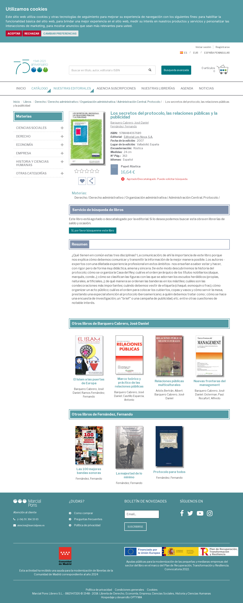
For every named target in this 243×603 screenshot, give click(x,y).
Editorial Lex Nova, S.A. (138, 136)
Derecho (40, 101)
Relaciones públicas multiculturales (169, 383)
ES (185, 52)
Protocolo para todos (169, 472)
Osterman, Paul (213, 394)
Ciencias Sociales (31, 128)
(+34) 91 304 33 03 (27, 519)
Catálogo (40, 88)
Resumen (80, 244)
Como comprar (83, 513)
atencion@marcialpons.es (30, 525)
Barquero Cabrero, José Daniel (129, 122)
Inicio (22, 88)
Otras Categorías (31, 173)
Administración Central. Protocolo (138, 101)
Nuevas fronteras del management (210, 383)
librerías (158, 88)
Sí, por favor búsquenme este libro (92, 230)
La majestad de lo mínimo (129, 475)
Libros (27, 101)
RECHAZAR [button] (31, 33)
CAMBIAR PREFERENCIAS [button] (60, 33)
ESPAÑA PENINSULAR (217, 52)
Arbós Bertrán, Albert (169, 390)
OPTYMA (136, 597)
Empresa (23, 153)
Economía (24, 145)
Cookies (152, 589)
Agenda (187, 88)
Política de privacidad (87, 525)
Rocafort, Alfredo (209, 398)
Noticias (206, 88)
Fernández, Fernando (123, 126)
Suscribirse (135, 526)
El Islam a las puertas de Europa (88, 381)
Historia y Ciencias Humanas (32, 163)
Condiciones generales (129, 589)
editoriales (72, 88)
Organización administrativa (97, 101)
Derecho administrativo (63, 101)
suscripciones (116, 88)
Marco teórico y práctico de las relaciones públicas (129, 382)
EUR (195, 52)
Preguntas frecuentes (88, 519)
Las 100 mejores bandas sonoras (89, 471)
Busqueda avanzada (176, 70)
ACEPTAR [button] (14, 33)
